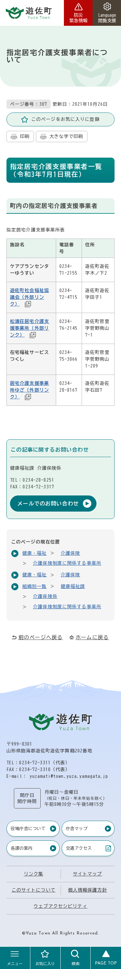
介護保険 (70, 553)
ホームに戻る (92, 637)
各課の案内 (22, 848)
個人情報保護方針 (87, 890)
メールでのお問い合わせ (48, 503)
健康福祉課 (73, 586)
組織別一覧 (34, 586)
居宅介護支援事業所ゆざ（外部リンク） (29, 390)
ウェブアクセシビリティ (60, 906)
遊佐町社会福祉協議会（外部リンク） (29, 297)
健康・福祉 (34, 553)
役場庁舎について (28, 829)
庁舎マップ (77, 829)
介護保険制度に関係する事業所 (67, 563)
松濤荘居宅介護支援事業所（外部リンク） (29, 328)
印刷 (25, 136)
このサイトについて (33, 890)
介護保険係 (45, 596)
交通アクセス (79, 849)
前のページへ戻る (40, 637)
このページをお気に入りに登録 (65, 119)
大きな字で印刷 (66, 136)
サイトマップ (87, 874)
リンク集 (33, 874)
